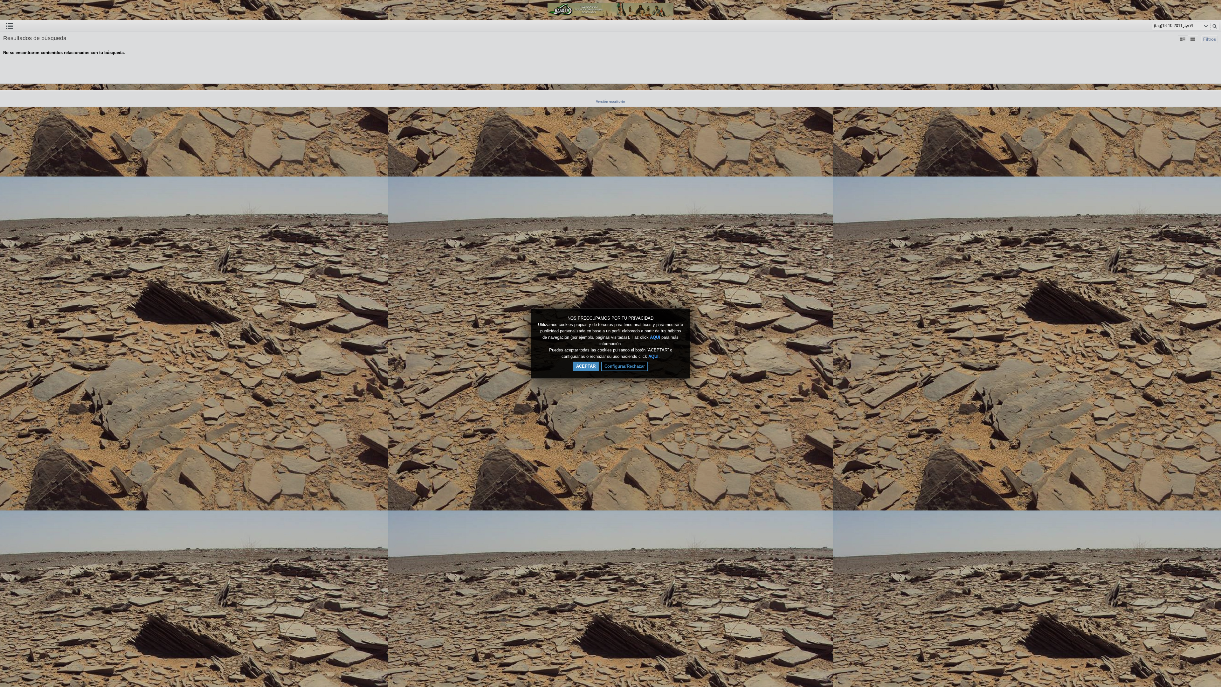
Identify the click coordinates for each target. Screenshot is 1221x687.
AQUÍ (655, 337)
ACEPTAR (586, 366)
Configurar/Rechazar (624, 366)
